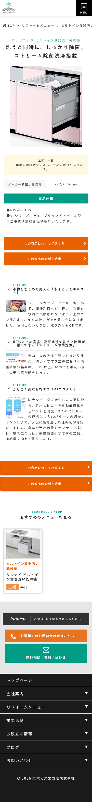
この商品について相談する (44, 243)
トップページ (19, 680)
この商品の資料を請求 (44, 258)
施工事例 (15, 720)
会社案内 (15, 694)
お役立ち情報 (19, 733)
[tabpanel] (47, 561)
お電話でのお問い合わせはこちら (47, 635)
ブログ (12, 747)
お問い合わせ (19, 760)
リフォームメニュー (26, 707)
